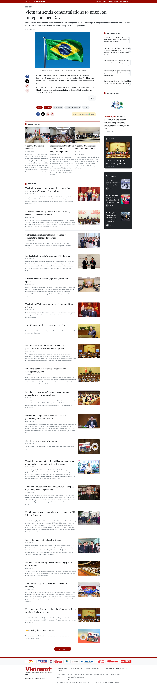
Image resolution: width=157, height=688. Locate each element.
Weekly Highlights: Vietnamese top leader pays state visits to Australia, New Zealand (112, 217)
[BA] (126, 661)
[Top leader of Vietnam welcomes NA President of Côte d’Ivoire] (89, 309)
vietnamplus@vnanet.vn (68, 680)
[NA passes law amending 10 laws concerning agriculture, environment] (89, 568)
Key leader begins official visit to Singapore (44, 539)
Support (87, 668)
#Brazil (39, 107)
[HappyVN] (31, 661)
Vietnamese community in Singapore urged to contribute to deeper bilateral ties (46, 236)
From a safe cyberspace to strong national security (112, 183)
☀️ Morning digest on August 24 (39, 630)
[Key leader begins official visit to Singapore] (89, 545)
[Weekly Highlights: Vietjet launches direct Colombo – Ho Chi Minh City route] (125, 199)
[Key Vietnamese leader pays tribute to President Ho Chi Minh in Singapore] (89, 518)
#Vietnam (48, 107)
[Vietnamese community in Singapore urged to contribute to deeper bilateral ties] (89, 240)
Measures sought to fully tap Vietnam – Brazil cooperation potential (62, 148)
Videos (111, 139)
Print (27, 86)
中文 (121, 1)
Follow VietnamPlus (78, 114)
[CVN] (100, 661)
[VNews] (51, 661)
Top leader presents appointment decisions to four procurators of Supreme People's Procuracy (48, 189)
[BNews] (67, 661)
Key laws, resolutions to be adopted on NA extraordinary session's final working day (50, 610)
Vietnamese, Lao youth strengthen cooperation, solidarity (46, 585)
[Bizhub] (75, 661)
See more (32, 184)
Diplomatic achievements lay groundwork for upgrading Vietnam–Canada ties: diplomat (116, 39)
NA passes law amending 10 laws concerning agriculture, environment (50, 564)
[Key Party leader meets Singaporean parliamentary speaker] (89, 284)
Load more (62, 649)
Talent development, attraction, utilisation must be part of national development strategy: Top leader (50, 462)
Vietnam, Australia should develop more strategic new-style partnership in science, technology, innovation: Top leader (117, 51)
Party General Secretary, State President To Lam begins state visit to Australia (117, 82)
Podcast (112, 176)
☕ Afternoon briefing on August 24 (41, 441)
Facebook (27, 76)
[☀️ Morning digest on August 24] (89, 636)
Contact (59, 670)
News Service (110, 668)
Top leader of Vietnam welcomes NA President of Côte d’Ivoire (49, 305)
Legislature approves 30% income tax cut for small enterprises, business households (48, 393)
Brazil (86, 107)
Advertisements (120, 668)
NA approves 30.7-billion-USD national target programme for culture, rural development (45, 347)
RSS (82, 668)
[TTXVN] (42, 661)
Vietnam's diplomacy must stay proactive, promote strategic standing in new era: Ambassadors (118, 73)
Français (110, 1)
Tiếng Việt (98, 1)
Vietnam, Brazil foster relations (34, 147)
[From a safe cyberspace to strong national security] (125, 184)
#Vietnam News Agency (73, 107)
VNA (102, 668)
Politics (28, 7)
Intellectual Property (63, 668)
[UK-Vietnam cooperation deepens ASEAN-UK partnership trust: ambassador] (89, 421)
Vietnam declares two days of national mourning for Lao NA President (116, 62)
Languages (95, 668)
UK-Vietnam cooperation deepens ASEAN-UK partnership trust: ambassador (45, 417)
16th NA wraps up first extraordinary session (45, 325)
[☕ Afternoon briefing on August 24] (89, 446)
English (104, 1)
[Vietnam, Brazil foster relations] (37, 135)
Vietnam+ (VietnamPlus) (40, 1)
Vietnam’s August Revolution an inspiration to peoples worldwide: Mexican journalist (49, 488)
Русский (125, 1)
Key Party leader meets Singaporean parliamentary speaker (48, 280)
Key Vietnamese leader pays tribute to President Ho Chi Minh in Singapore (50, 514)
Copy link (27, 91)
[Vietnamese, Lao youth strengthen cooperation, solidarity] (89, 589)
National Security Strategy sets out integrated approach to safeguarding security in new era (117, 122)
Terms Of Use (75, 668)
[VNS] (87, 661)
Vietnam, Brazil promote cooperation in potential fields (85, 148)
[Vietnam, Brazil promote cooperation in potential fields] (87, 135)
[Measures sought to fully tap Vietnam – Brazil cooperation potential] (62, 135)
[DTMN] (112, 661)
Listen (111, 188)
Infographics (113, 93)
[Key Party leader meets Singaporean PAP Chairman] (89, 261)
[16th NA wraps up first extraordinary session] (89, 331)
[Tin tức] (58, 661)
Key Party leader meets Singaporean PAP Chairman (48, 256)
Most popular (113, 33)
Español (116, 1)
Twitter (27, 81)
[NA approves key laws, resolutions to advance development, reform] (89, 374)
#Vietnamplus (58, 107)
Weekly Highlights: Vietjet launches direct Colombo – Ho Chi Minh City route (112, 199)
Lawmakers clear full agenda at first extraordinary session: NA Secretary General (47, 213)
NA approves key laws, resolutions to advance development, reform (45, 370)
